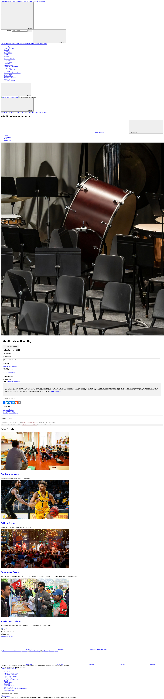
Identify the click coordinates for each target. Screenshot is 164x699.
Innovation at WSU (12, 1)
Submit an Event (99, 132)
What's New (7, 140)
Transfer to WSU (8, 79)
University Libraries (9, 80)
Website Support (8, 687)
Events (6, 135)
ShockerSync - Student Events (12, 73)
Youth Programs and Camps (10, 413)
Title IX (6, 681)
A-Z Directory (8, 62)
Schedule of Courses (9, 71)
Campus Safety (8, 682)
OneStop (42, 1)
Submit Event (7, 137)
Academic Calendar (9, 59)
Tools (5, 139)
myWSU (37, 1)
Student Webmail (8, 76)
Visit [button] (9, 636)
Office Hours (7, 68)
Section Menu (133, 132)
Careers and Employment (11, 66)
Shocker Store (8, 74)
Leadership (4, 1)
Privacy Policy (8, 678)
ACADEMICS (5, 44)
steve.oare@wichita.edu (13, 381)
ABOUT (36, 44)
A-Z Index (7, 671)
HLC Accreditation (9, 690)
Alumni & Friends (6, 668)
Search (9, 30)
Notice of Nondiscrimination (11, 679)
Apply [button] (11, 636)
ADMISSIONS (13, 44)
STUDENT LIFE (22, 44)
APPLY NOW (43, 44)
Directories (25, 1)
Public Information (9, 685)
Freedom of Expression (10, 674)
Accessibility (7, 684)
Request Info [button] (4, 636)
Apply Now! (7, 60)
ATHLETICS (30, 44)
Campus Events (8, 65)
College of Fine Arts (8, 410)
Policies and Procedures (10, 69)
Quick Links (4, 15)
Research (19, 1)
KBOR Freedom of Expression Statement (15, 688)
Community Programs (8, 411)
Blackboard (7, 63)
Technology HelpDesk (10, 77)
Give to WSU (31, 1)
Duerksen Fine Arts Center (10, 366)
